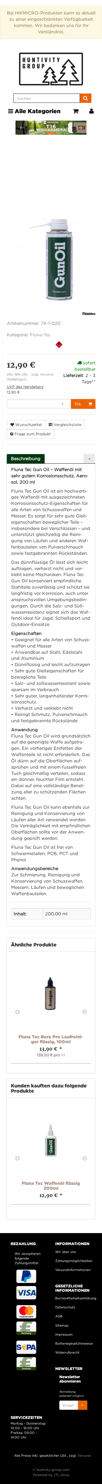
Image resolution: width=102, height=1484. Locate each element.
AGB (59, 1316)
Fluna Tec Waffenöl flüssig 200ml (51, 1186)
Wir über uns (65, 1252)
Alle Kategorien (37, 111)
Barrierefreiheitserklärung (73, 1298)
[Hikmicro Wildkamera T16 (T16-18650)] (51, 128)
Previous (17, 1012)
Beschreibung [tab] (26, 458)
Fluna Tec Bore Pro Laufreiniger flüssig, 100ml (50, 1039)
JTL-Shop (61, 1475)
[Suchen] (85, 98)
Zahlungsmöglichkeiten (73, 1261)
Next (84, 1012)
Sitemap (62, 1325)
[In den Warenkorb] (90, 404)
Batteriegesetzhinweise (73, 1343)
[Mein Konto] (91, 111)
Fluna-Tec (40, 334)
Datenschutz (65, 1307)
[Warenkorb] (75, 111)
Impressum (64, 1334)
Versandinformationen (73, 1270)
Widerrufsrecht (67, 1352)
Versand (46, 374)
